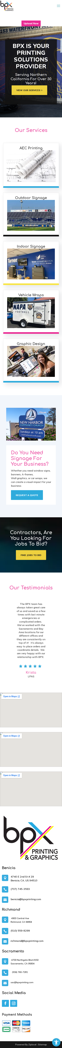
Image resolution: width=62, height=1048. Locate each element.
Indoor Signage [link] (31, 246)
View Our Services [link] (28, 90)
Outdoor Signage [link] (31, 198)
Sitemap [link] (42, 1044)
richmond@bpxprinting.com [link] (27, 940)
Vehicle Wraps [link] (31, 295)
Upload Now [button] (31, 23)
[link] (56, 1042)
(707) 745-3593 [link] (20, 889)
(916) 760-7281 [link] (19, 972)
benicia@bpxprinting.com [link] (26, 899)
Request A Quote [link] (27, 495)
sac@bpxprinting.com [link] (22, 982)
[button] (58, 5)
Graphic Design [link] (31, 344)
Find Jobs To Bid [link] (31, 555)
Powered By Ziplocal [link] (25, 1044)
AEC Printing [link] (31, 148)
